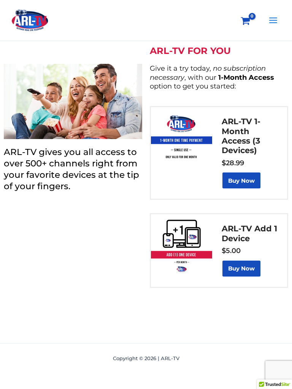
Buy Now (241, 180)
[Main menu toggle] (273, 20)
